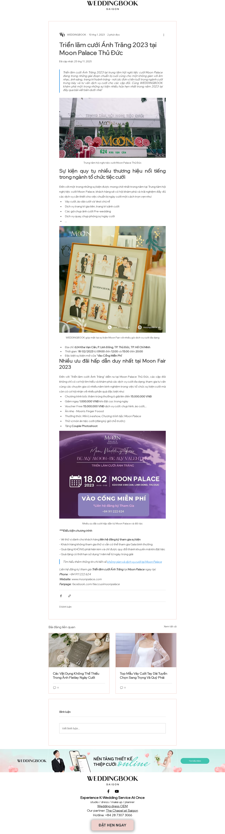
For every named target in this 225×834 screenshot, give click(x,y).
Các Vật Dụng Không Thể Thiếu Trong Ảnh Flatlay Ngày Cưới (76, 675)
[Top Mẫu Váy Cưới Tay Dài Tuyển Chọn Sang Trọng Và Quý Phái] (146, 650)
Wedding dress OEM (112, 806)
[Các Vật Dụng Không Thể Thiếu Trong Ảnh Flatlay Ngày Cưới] (79, 650)
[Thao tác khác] (164, 35)
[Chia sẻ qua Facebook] (61, 596)
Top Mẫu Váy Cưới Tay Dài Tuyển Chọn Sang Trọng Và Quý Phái (143, 675)
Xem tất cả (170, 626)
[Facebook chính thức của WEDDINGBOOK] (108, 791)
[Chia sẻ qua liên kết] (69, 596)
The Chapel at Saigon (122, 810)
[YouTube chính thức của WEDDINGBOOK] (116, 791)
